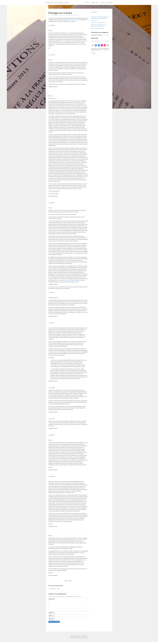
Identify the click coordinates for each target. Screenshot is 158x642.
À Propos (87, 2)
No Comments (76, 15)
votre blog (69, 33)
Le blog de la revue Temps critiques (57, 2)
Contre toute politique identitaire (97, 28)
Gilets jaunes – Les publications (106, 2)
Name (51, 612)
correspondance (53, 588)
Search (107, 41)
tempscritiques (56, 15)
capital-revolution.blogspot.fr (73, 19)
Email (51, 615)
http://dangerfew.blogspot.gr (75, 280)
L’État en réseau (94, 20)
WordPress (86, 637)
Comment (52, 599)
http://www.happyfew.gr (61, 280)
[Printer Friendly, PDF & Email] (68, 581)
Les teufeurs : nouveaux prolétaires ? (98, 22)
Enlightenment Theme (78, 637)
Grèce (58, 588)
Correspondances (68, 15)
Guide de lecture (94, 2)
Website (52, 618)
